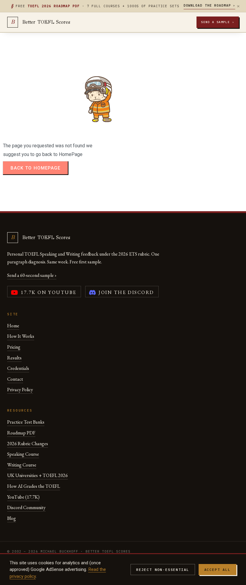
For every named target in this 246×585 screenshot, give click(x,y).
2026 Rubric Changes (27, 443)
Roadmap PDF (21, 433)
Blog (11, 518)
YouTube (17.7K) (23, 497)
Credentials (18, 368)
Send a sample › (217, 22)
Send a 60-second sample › (31, 275)
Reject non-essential (162, 569)
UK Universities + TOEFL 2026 (37, 475)
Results (14, 358)
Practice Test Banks (25, 422)
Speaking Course (23, 454)
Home (13, 325)
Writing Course (21, 465)
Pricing (13, 347)
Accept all (217, 569)
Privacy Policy (20, 389)
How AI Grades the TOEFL (33, 486)
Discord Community (26, 507)
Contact (15, 379)
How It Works (20, 336)
